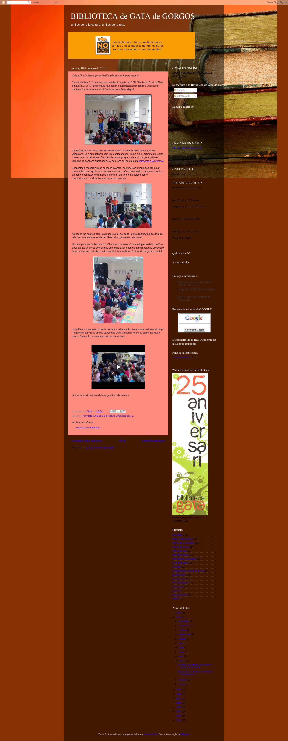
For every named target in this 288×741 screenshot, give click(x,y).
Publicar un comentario (88, 427)
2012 (179, 703)
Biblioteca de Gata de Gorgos (182, 357)
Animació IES (179, 551)
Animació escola (125, 416)
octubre (183, 630)
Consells (176, 567)
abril (181, 656)
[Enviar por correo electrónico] (111, 411)
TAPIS (175, 598)
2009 (179, 716)
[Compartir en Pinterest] (124, 411)
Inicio (122, 440)
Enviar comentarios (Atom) (100, 447)
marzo (182, 660)
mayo (182, 652)
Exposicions (178, 575)
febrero (183, 680)
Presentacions (179, 594)
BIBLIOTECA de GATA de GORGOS (133, 15)
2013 (179, 698)
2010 (179, 711)
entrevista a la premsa (150, 161)
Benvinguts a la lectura (184, 559)
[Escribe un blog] (114, 411)
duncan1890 (150, 734)
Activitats (87, 416)
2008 (179, 720)
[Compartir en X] (117, 411)
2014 (179, 694)
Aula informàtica (180, 555)
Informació (178, 586)
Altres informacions (182, 539)
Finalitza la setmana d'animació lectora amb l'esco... (194, 665)
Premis (176, 590)
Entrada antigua (153, 440)
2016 (179, 617)
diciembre (184, 621)
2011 (179, 707)
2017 (179, 613)
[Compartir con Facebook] (120, 411)
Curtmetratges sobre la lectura (188, 571)
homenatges (179, 578)
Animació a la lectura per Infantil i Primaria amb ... (195, 673)
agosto (182, 639)
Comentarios (183, 96)
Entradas (181, 90)
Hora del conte (180, 582)
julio (181, 643)
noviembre (184, 625)
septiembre (185, 634)
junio (181, 647)
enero (182, 684)
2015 (179, 689)
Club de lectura (180, 563)
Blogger (185, 734)
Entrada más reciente (87, 440)
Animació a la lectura (104, 416)
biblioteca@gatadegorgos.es (187, 148)
